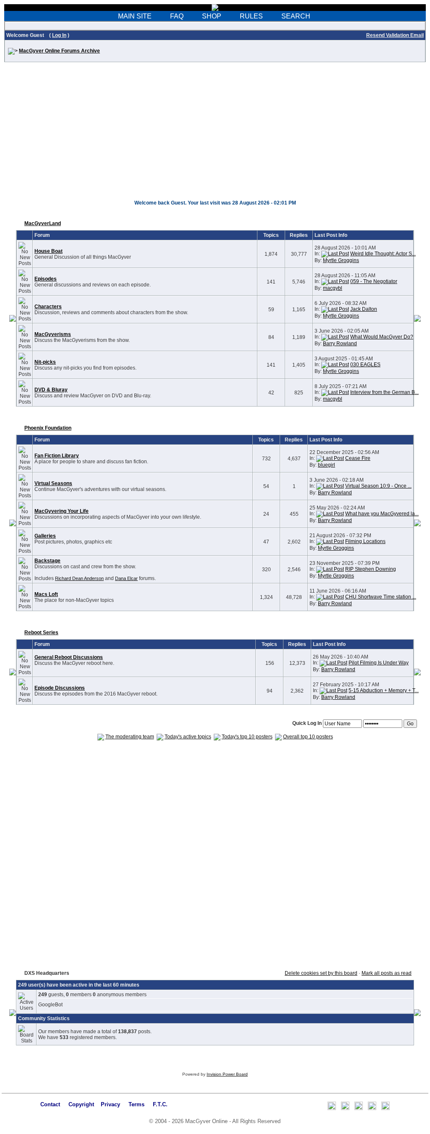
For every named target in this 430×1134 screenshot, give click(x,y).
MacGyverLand (42, 223)
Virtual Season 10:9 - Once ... (378, 486)
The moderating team (129, 737)
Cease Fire (357, 458)
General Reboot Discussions (68, 657)
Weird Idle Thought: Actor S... (383, 254)
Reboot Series (41, 632)
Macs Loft (46, 594)
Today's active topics (188, 737)
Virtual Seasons (53, 483)
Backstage (47, 561)
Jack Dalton (363, 309)
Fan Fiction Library (56, 456)
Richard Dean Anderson (79, 578)
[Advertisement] (215, 135)
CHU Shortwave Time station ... (380, 597)
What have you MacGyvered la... (382, 514)
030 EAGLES (365, 365)
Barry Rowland (340, 343)
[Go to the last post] (335, 254)
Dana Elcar (126, 578)
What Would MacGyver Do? (381, 337)
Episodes (45, 279)
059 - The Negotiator (373, 281)
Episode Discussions (59, 688)
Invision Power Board (227, 1074)
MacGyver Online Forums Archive (59, 51)
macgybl (332, 288)
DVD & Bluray (51, 390)
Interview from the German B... (384, 392)
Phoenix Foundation (47, 428)
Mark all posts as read (387, 973)
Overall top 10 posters (308, 737)
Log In (59, 35)
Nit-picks (45, 362)
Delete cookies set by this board (321, 973)
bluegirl (326, 465)
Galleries (45, 536)
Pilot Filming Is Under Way (379, 663)
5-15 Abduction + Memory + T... (384, 690)
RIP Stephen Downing (370, 569)
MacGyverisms (52, 334)
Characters (48, 307)
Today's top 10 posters (247, 737)
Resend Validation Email (395, 35)
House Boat (48, 251)
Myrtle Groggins (341, 260)
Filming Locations (365, 541)
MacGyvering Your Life (61, 511)
